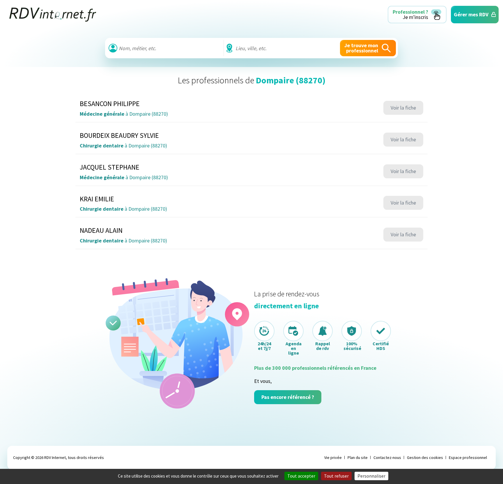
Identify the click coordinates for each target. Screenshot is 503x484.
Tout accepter (301, 476)
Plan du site (358, 457)
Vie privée (333, 457)
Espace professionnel (468, 457)
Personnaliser (371, 476)
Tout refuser (336, 476)
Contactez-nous (387, 457)
